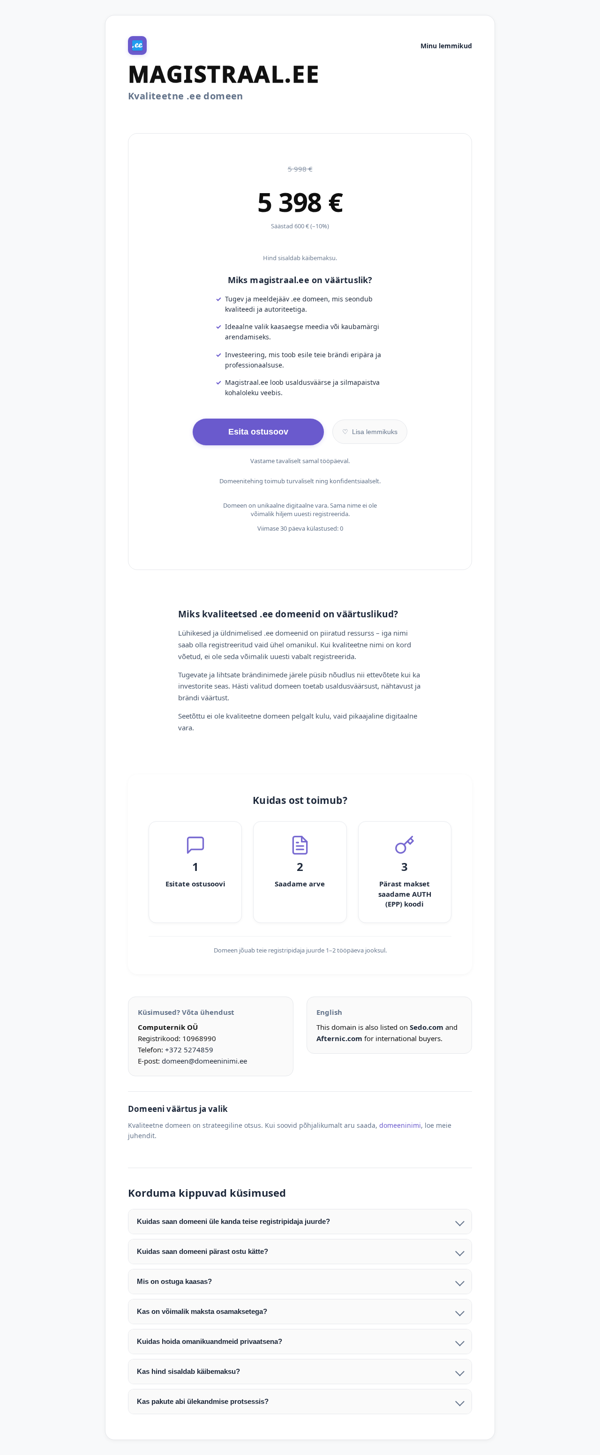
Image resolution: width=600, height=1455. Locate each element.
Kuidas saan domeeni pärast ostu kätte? (202, 1251)
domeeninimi (400, 1125)
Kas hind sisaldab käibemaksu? (188, 1371)
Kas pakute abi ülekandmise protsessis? (203, 1401)
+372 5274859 (189, 1049)
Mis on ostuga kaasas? (174, 1281)
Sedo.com (426, 1027)
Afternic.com (339, 1038)
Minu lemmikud (446, 45)
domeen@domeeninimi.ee (204, 1060)
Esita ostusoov (258, 431)
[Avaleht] (137, 45)
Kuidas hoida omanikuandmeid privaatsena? (209, 1341)
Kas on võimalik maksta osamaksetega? (202, 1311)
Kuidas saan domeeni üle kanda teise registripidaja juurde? (233, 1221)
